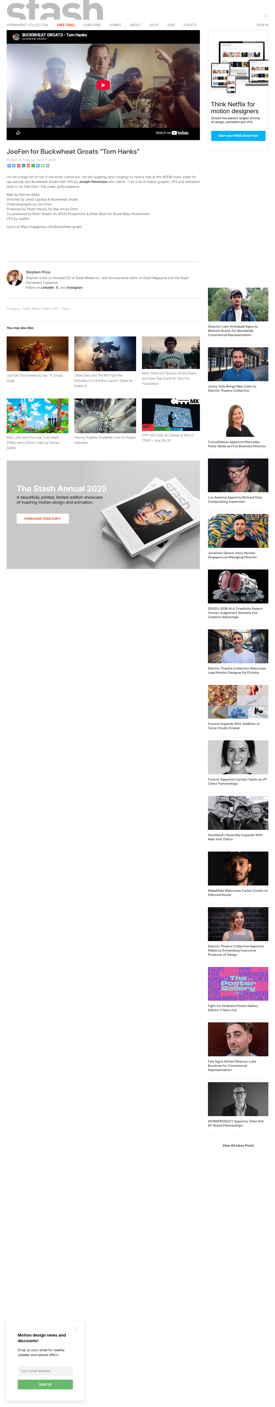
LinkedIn (47, 287)
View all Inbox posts (238, 1145)
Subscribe (92, 25)
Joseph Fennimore (93, 182)
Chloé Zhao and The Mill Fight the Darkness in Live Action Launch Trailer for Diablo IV (103, 380)
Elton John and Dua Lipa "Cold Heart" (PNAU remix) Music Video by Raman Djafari (33, 442)
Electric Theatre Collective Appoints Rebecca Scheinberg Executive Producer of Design (236, 950)
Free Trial (66, 25)
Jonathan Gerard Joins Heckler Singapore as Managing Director (232, 555)
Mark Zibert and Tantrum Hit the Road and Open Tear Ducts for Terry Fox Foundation (169, 378)
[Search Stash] (265, 15)
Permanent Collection (27, 25)
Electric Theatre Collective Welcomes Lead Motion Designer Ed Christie (237, 670)
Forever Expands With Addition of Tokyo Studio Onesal (234, 726)
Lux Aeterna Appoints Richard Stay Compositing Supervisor (235, 499)
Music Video (41, 309)
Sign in (262, 25)
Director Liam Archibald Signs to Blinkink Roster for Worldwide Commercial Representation (233, 330)
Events (190, 25)
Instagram (75, 287)
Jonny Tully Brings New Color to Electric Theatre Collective (232, 388)
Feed (26, 309)
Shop (154, 25)
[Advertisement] (238, 221)
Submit (116, 25)
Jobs (171, 25)
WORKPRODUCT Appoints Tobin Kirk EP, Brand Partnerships (236, 1123)
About (135, 25)
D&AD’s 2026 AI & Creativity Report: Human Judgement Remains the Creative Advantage (235, 612)
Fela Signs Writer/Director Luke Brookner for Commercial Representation (232, 1065)
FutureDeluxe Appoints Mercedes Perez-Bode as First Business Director (237, 444)
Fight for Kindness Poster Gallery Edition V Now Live (233, 1008)
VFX (55, 309)
